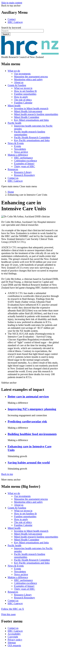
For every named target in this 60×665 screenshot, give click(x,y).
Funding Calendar (23, 102)
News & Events (16, 143)
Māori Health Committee (26, 117)
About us (18, 82)
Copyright (13, 636)
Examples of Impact (24, 163)
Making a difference (18, 154)
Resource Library (23, 172)
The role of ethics (23, 99)
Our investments (22, 73)
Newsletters (20, 149)
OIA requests (14, 645)
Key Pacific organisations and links (32, 140)
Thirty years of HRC (24, 166)
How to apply (21, 96)
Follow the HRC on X (12, 609)
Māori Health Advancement (28, 111)
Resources (13, 169)
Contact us (13, 178)
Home (11, 191)
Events (17, 146)
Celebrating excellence (25, 160)
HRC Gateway (15, 22)
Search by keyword (11, 27)
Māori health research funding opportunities (36, 114)
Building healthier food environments (32, 434)
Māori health (14, 105)
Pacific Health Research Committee (32, 137)
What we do (14, 70)
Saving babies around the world (29, 462)
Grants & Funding (17, 85)
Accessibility (14, 633)
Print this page (8, 614)
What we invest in (23, 88)
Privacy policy (15, 639)
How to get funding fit (25, 91)
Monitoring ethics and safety (28, 79)
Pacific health (14, 123)
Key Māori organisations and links (31, 120)
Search (6, 34)
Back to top (7, 474)
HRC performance (23, 157)
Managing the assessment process (31, 76)
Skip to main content (11, 2)
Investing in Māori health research (31, 108)
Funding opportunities (25, 94)
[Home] (30, 54)
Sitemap (12, 642)
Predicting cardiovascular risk (27, 421)
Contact (12, 19)
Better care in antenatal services (28, 396)
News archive (21, 152)
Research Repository (24, 175)
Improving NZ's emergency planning (32, 409)
